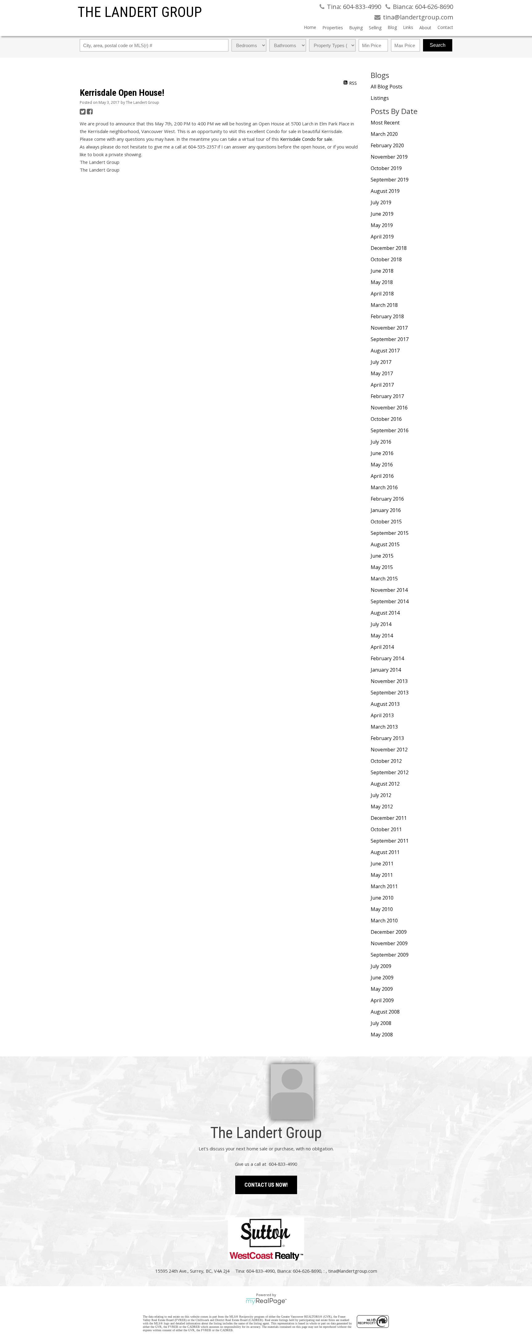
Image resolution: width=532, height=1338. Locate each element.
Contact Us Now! (266, 1184)
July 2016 (381, 441)
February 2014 (387, 658)
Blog (392, 27)
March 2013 (384, 726)
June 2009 (382, 977)
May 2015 (382, 567)
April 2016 (382, 476)
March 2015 (384, 578)
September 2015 (390, 533)
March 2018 (384, 305)
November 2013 (389, 681)
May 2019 (382, 225)
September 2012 (390, 772)
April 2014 (382, 647)
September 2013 (390, 692)
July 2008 (381, 1023)
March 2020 (384, 134)
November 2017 (389, 327)
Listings (380, 98)
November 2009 (389, 943)
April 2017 (382, 384)
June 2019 (382, 213)
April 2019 (382, 236)
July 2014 (381, 624)
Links (408, 27)
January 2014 (386, 669)
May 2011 (382, 875)
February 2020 (387, 145)
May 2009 (382, 989)
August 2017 (385, 350)
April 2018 (382, 293)
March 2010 (384, 920)
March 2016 (384, 487)
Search (437, 45)
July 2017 (381, 362)
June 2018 (382, 270)
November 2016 (389, 407)
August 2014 (385, 612)
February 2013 (387, 738)
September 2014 (390, 601)
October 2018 (386, 259)
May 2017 (382, 373)
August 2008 (385, 1011)
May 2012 (382, 806)
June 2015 (382, 555)
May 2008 (382, 1034)
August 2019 (385, 191)
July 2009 (381, 966)
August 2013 (385, 704)
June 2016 (382, 453)
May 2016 (382, 464)
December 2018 (389, 248)
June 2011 (382, 863)
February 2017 (387, 396)
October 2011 (386, 829)
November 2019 (389, 156)
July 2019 (381, 202)
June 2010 (382, 897)
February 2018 (387, 316)
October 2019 (386, 168)
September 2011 (390, 840)
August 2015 (385, 544)
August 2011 (385, 852)
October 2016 (386, 419)
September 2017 (390, 339)
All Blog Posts (386, 86)
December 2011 (389, 818)
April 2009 (382, 1000)
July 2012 (381, 795)
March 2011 (384, 886)
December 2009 (389, 932)
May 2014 (382, 635)
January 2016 (386, 510)
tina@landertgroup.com (352, 1271)
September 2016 (390, 430)
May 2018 (382, 282)
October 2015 (386, 521)
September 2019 (390, 179)
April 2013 (382, 715)
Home (310, 27)
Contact (445, 27)
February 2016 (387, 498)
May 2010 (382, 909)
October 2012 (386, 761)
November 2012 (389, 749)
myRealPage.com (266, 1301)
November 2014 (389, 590)
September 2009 (390, 954)
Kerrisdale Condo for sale (306, 139)
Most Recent (385, 122)
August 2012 (385, 783)
